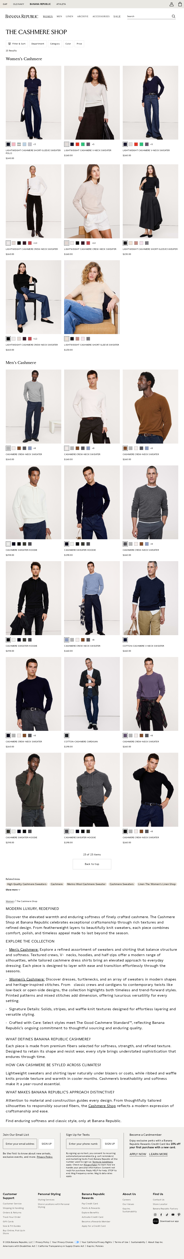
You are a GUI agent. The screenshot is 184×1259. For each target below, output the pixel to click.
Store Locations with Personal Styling (54, 1205)
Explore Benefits (90, 1212)
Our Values (128, 1204)
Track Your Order (12, 1217)
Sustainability (138, 1242)
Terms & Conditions (102, 1162)
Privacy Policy (91, 1164)
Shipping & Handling (13, 1208)
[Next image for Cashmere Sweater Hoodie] (57, 502)
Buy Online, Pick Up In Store (14, 1232)
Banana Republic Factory (165, 1208)
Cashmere (57, 884)
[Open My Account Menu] (171, 4)
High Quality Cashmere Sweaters (27, 884)
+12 (35, 243)
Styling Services (46, 1199)
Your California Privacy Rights (97, 1242)
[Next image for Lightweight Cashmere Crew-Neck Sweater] (57, 201)
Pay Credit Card (90, 1203)
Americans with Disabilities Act (19, 1246)
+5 (93, 144)
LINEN (69, 16)
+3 (34, 144)
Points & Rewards (91, 1208)
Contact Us (159, 1199)
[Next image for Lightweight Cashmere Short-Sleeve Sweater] (174, 201)
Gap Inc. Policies (95, 1246)
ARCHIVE (83, 16)
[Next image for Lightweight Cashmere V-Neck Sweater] (115, 103)
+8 (34, 448)
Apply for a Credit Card (94, 1226)
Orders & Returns (12, 1212)
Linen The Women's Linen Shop (157, 884)
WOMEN (48, 16)
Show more (12, 890)
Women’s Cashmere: (27, 979)
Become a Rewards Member (96, 1221)
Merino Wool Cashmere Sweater (86, 884)
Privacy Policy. (45, 1156)
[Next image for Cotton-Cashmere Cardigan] (115, 694)
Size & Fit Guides (12, 1226)
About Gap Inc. (155, 1242)
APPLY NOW (138, 1154)
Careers (127, 1199)
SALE (117, 16)
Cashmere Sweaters (122, 884)
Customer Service (12, 1203)
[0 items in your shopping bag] (179, 4)
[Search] (173, 16)
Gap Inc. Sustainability (130, 1210)
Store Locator (160, 1204)
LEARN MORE (158, 1154)
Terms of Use (121, 1242)
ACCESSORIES (101, 16)
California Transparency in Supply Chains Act (61, 1246)
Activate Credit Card (92, 1217)
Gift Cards (8, 1221)
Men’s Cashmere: (24, 949)
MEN (59, 16)
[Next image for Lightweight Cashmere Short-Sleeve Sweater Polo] (57, 103)
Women (10, 901)
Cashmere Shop (102, 1106)
